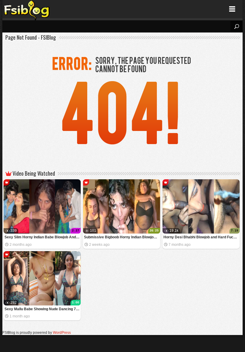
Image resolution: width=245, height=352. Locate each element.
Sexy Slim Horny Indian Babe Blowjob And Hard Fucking (42, 237)
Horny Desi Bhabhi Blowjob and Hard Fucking (201, 237)
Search (236, 26)
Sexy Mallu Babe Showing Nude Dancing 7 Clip (42, 309)
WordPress (62, 333)
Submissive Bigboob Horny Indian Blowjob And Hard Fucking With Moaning (122, 237)
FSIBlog (27, 9)
